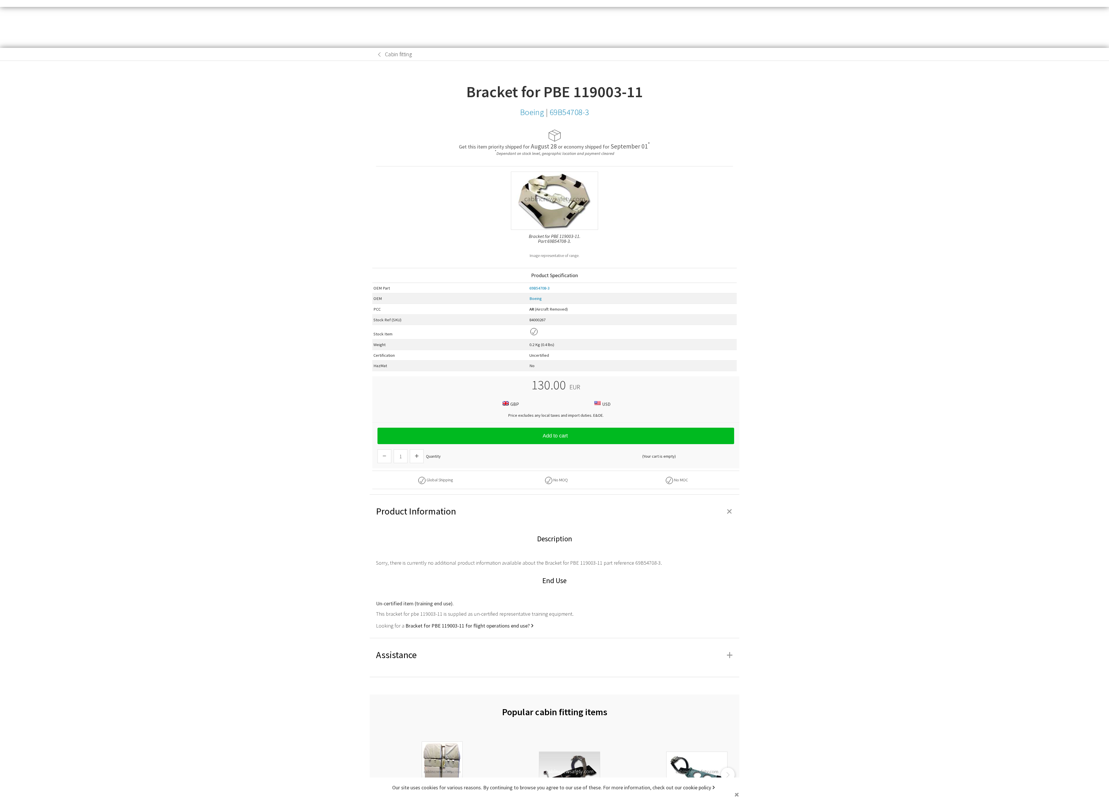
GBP (514, 404)
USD (606, 404)
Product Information (554, 511)
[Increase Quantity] (417, 456)
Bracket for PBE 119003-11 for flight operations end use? (467, 625)
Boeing (535, 298)
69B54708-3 (539, 288)
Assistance (554, 654)
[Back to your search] (379, 54)
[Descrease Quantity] (384, 456)
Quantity (433, 456)
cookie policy (697, 787)
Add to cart (555, 436)
